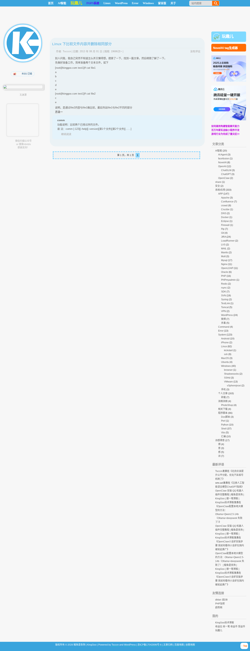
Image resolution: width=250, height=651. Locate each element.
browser (228, 370)
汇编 (223, 436)
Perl (223, 420)
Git (222, 233)
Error (135, 3)
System (222, 334)
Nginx (224, 264)
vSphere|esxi (234, 385)
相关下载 (223, 409)
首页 (51, 3)
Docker (225, 217)
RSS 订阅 (27, 73)
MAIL (224, 248)
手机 (223, 389)
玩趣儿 (228, 36)
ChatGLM (226, 170)
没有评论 (195, 51)
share (218, 182)
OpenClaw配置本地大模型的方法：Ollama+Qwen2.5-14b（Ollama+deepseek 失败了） (229, 514)
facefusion (223, 158)
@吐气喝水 (15, 74)
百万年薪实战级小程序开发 (225, 130)
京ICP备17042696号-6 (150, 644)
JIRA (223, 236)
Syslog (224, 299)
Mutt (223, 256)
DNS (223, 213)
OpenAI (222, 166)
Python (225, 424)
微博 (223, 319)
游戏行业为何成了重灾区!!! (225, 134)
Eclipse (225, 221)
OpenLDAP (227, 268)
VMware (228, 381)
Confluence (227, 201)
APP (220, 193)
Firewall (225, 225)
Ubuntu (225, 362)
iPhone (225, 342)
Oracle (224, 272)
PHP (223, 276)
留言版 (162, 3)
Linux (107, 3)
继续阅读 (66, 134)
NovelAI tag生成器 (225, 48)
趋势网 (218, 607)
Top (245, 646)
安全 (217, 186)
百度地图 (179, 644)
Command (223, 327)
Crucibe (225, 209)
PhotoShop (227, 405)
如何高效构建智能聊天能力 (225, 126)
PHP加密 (220, 603)
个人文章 (223, 393)
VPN (223, 311)
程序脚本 (223, 413)
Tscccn (67, 51)
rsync (224, 287)
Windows (148, 3)
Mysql (224, 260)
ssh (226, 354)
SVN (223, 295)
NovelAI (222, 162)
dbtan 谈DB (221, 599)
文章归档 (168, 644)
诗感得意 (220, 440)
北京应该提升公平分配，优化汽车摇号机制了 (229, 475)
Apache (225, 197)
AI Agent (222, 154)
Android (225, 338)
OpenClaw (223, 178)
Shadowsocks (231, 373)
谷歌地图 (190, 644)
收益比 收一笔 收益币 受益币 (230, 626)
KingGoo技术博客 (224, 622)
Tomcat (225, 307)
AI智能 (62, 3)
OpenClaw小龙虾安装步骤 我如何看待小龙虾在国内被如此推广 (229, 545)
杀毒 (223, 323)
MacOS (225, 358)
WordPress (121, 3)
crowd (224, 205)
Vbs (223, 432)
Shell (224, 428)
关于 (173, 3)
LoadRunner (228, 240)
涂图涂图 (223, 401)
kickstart (228, 350)
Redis (224, 283)
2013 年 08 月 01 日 (91, 51)
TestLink (225, 303)
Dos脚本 (225, 417)
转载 (223, 397)
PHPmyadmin (228, 280)
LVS (223, 244)
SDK (223, 291)
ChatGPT (226, 174)
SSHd (227, 377)
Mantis (224, 252)
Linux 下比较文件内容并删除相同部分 (82, 44)
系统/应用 (220, 189)
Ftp (222, 229)
